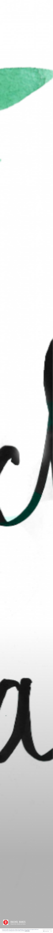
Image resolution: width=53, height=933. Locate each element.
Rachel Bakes (18, 921)
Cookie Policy (27, 930)
